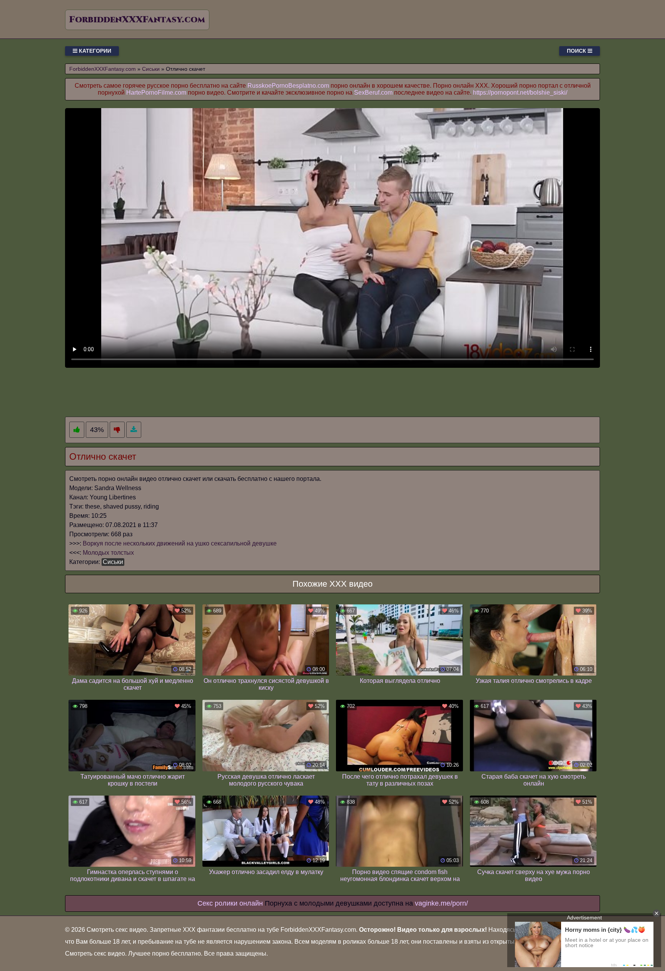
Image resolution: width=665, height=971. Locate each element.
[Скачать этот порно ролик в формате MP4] (133, 430)
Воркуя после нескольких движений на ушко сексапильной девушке (180, 543)
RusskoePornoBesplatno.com (288, 85)
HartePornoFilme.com (156, 92)
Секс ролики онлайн (230, 903)
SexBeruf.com (373, 92)
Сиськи (113, 562)
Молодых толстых (108, 552)
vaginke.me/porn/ (441, 903)
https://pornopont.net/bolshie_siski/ (520, 92)
